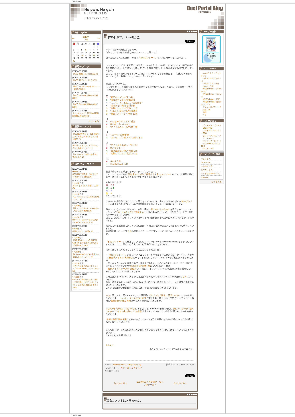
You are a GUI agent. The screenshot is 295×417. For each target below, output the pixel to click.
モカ (129, 231)
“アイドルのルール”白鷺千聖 (123, 127)
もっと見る (93, 121)
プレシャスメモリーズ (212, 107)
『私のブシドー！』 (147, 57)
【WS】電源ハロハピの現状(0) (85, 74)
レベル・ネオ (208, 148)
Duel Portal (76, 1)
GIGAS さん (206, 162)
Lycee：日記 (208, 86)
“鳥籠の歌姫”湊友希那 (120, 301)
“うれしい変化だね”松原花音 (123, 111)
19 (82, 55)
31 (74, 61)
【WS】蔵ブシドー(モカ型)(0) (84, 80)
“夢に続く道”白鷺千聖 (139, 266)
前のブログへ (120, 383)
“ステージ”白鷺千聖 (119, 134)
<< (73, 38)
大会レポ (206, 110)
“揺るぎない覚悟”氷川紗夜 (122, 105)
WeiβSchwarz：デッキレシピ (127, 364)
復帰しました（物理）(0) (82, 231)
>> (99, 38)
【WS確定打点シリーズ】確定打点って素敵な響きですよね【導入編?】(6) (85, 136)
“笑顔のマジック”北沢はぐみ (123, 153)
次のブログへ (180, 383)
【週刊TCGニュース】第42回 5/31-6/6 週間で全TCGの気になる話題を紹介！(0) (85, 243)
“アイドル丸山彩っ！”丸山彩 (123, 145)
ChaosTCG (207, 128)
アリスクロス (208, 138)
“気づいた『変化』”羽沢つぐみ (164, 295)
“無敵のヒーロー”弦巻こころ (123, 108)
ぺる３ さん (206, 159)
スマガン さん (206, 170)
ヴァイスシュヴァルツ (212, 125)
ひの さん (205, 177)
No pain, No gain (99, 9)
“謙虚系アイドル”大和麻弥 (122, 100)
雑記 (204, 112)
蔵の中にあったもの (119, 124)
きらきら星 (115, 161)
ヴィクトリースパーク (212, 141)
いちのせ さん (206, 166)
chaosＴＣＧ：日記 (211, 83)
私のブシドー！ (117, 148)
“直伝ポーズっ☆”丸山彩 (121, 97)
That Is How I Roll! (119, 164)
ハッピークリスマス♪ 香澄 (122, 121)
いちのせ (76, 183)
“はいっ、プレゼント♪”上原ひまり (126, 137)
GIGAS (75, 171)
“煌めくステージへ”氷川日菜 (123, 114)
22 (94, 55)
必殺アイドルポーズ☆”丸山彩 (122, 268)
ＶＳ (204, 115)
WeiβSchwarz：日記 (211, 99)
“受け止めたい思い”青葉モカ (123, 150)
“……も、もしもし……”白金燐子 (126, 103)
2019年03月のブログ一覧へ (150, 382)
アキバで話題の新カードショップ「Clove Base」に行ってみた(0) (85, 268)
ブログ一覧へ (150, 384)
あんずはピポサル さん (210, 173)
